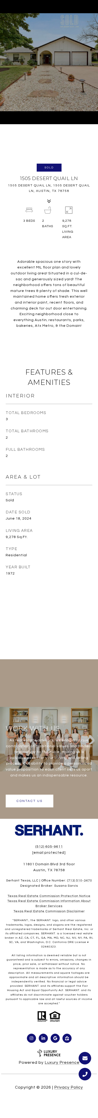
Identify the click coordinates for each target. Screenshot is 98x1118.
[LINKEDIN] (43, 1038)
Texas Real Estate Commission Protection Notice (49, 896)
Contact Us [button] (29, 801)
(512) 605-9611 (49, 846)
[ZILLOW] (67, 1038)
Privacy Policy (68, 1087)
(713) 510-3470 (79, 880)
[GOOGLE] (55, 1038)
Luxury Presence (62, 1062)
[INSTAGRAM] (31, 1038)
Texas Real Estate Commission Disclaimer (49, 911)
